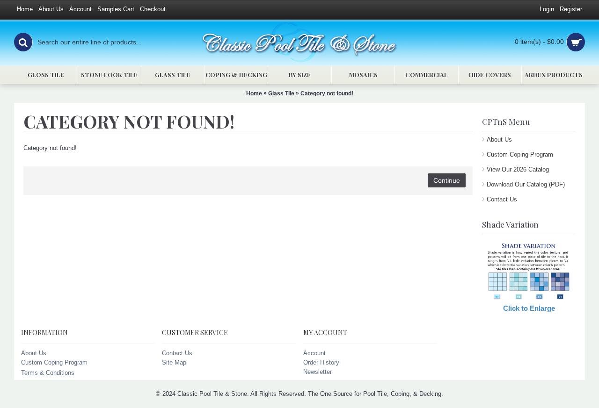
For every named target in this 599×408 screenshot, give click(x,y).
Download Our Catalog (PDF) (526, 184)
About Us (499, 139)
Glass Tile (281, 93)
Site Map (174, 362)
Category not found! (326, 93)
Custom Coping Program (520, 154)
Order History (321, 362)
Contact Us (502, 199)
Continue (446, 180)
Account (314, 353)
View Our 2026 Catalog (518, 169)
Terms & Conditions (47, 372)
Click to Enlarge (529, 308)
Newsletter (317, 371)
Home (254, 93)
